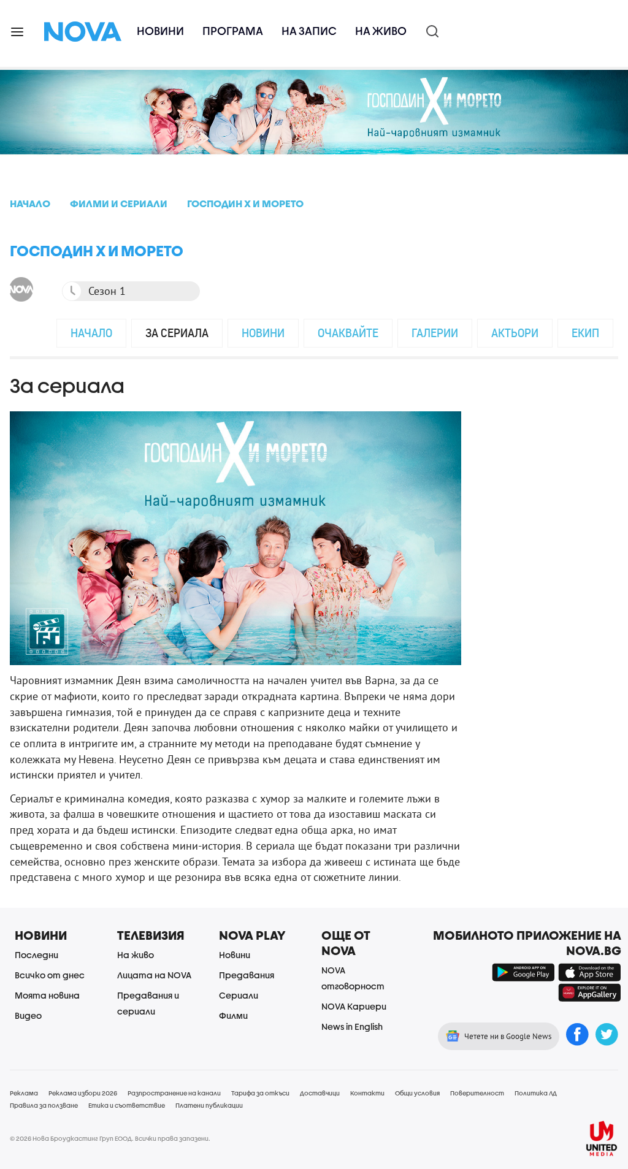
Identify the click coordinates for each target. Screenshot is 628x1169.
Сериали (238, 995)
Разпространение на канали (174, 1093)
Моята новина (47, 995)
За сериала (177, 332)
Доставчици (320, 1093)
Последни (36, 955)
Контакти (367, 1093)
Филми (233, 1015)
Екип (585, 332)
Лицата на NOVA (154, 975)
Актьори (514, 332)
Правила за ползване (44, 1105)
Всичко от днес (50, 975)
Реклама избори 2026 (82, 1093)
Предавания (246, 975)
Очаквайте (348, 332)
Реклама (24, 1093)
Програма (232, 31)
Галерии (435, 332)
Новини (160, 31)
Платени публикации (209, 1105)
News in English (352, 1026)
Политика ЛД (536, 1093)
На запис (309, 31)
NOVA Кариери (353, 1006)
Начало (91, 332)
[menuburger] (18, 31)
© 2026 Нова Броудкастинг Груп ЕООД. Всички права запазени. (110, 1138)
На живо (381, 31)
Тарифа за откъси (260, 1093)
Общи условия (417, 1093)
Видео (28, 1015)
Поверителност (477, 1093)
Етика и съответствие (126, 1105)
